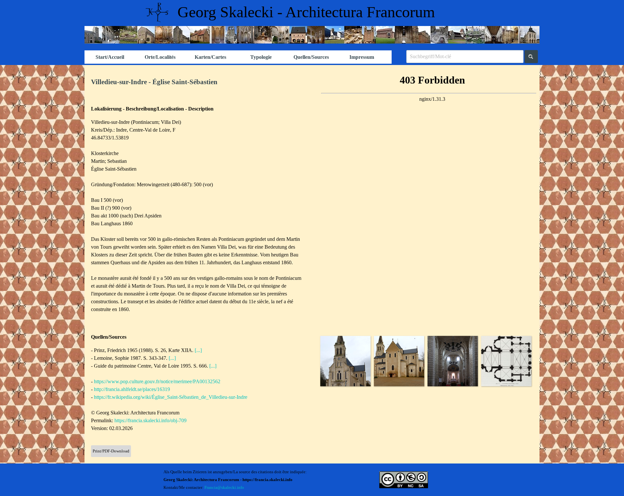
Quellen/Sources (311, 57)
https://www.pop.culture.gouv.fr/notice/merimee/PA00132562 (157, 381)
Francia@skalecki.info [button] (224, 487)
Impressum (361, 57)
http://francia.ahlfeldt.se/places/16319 (132, 389)
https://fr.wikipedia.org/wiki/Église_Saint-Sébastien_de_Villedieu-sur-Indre (170, 397)
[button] (345, 361)
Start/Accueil (110, 57)
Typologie (261, 57)
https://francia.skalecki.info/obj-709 (150, 420)
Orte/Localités (160, 57)
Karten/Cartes (210, 57)
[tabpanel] (198, 82)
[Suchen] (531, 56)
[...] (198, 350)
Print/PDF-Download (111, 451)
